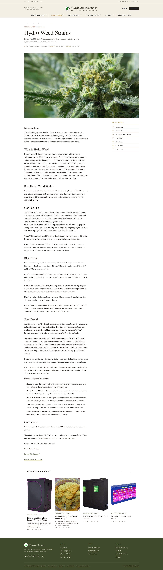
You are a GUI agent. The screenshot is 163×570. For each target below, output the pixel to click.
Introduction (119, 127)
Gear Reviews (92, 554)
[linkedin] (34, 556)
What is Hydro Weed (122, 131)
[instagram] (30, 556)
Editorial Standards (122, 547)
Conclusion (119, 149)
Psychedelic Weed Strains (33, 459)
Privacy (118, 557)
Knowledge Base (39, 15)
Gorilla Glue (119, 138)
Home (25, 23)
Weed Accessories (93, 15)
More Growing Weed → (129, 472)
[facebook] (26, 556)
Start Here (134, 8)
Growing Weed (57, 15)
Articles (109, 15)
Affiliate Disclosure (121, 554)
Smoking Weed (74, 15)
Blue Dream (119, 142)
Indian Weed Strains (31, 449)
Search (124, 8)
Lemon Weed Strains (31, 454)
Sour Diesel (119, 145)
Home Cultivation (93, 551)
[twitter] (42, 556)
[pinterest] (38, 556)
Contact (118, 551)
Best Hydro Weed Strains (123, 134)
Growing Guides (125, 15)
